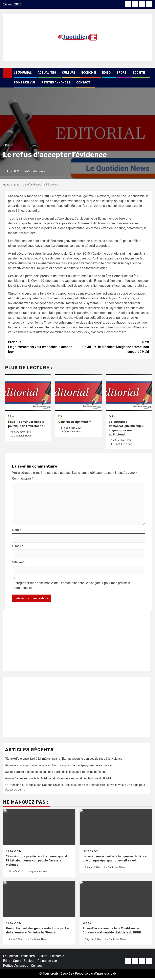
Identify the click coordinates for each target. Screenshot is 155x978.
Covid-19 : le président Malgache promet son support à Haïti (115, 347)
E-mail (17, 546)
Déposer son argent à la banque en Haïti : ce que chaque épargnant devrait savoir (58, 765)
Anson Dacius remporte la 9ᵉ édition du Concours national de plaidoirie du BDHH (58, 778)
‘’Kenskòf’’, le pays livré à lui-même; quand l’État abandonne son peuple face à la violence (63, 758)
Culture (68, 72)
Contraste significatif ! (75, 422)
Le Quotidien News (34, 171)
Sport (121, 72)
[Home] (7, 72)
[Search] (149, 73)
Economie (88, 72)
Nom (16, 530)
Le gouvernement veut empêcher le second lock (40, 347)
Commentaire (22, 478)
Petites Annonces (55, 82)
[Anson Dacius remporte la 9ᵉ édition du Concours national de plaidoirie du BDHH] (116, 899)
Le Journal (23, 72)
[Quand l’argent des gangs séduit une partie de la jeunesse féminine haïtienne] (39, 899)
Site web (18, 562)
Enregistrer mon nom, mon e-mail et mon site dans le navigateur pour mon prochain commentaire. (72, 585)
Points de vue (25, 82)
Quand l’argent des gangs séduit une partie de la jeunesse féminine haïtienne (55, 772)
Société (138, 72)
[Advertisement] (76, 640)
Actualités (47, 72)
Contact (83, 82)
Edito (106, 72)
